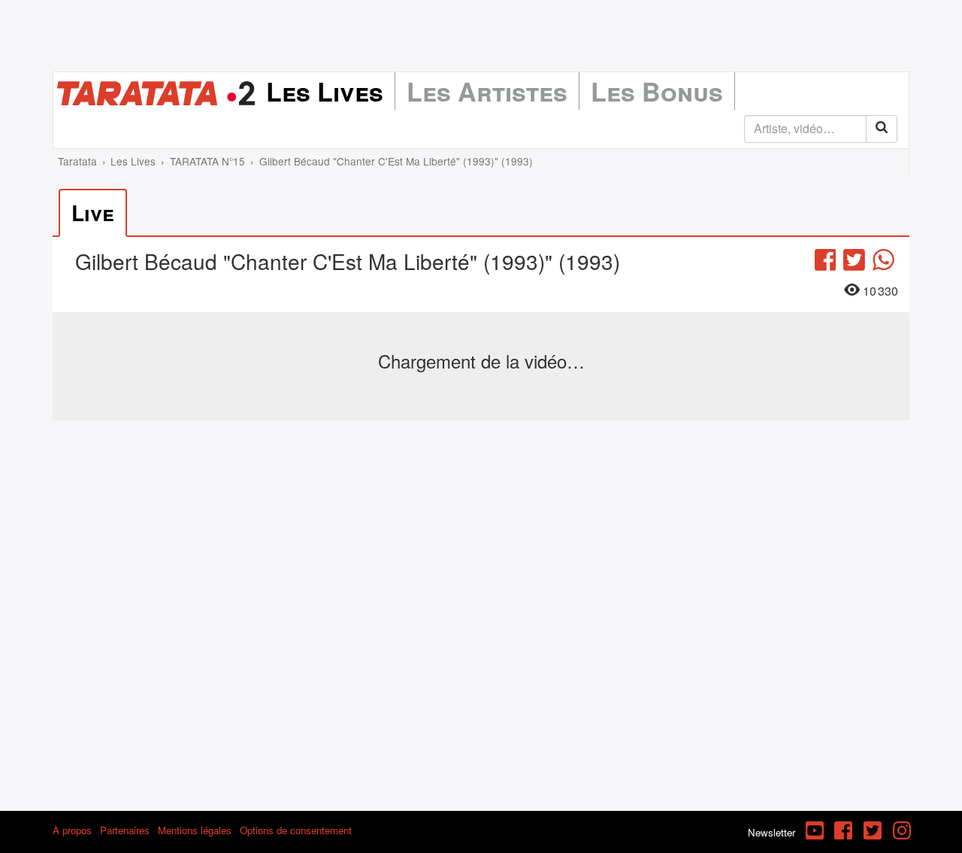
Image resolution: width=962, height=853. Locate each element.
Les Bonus (657, 91)
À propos (72, 830)
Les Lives (324, 91)
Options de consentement (296, 830)
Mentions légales (194, 830)
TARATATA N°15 (207, 160)
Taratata (77, 160)
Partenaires (125, 830)
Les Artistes (487, 91)
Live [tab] (92, 212)
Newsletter (771, 832)
